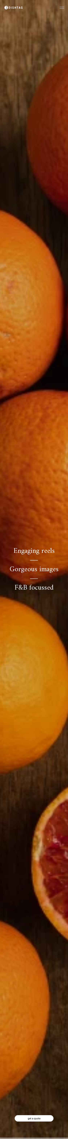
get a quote (34, 1118)
